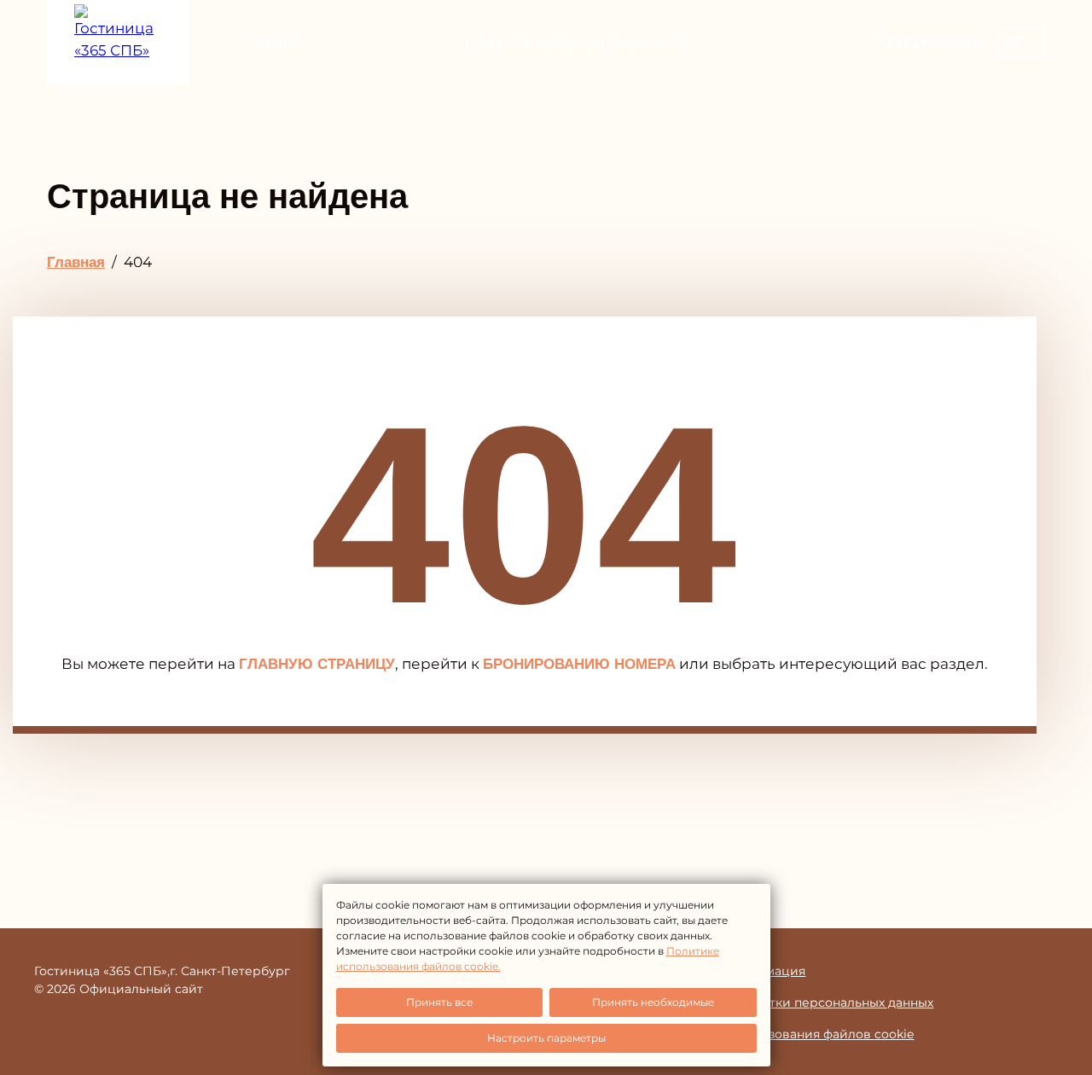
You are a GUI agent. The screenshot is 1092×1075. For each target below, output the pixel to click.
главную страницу (317, 664)
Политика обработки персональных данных (795, 1002)
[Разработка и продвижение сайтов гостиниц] (1024, 979)
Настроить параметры (546, 1037)
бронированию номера (579, 664)
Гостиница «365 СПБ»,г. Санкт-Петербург (162, 971)
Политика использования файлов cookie (786, 1034)
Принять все (439, 1002)
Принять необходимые (653, 1002)
